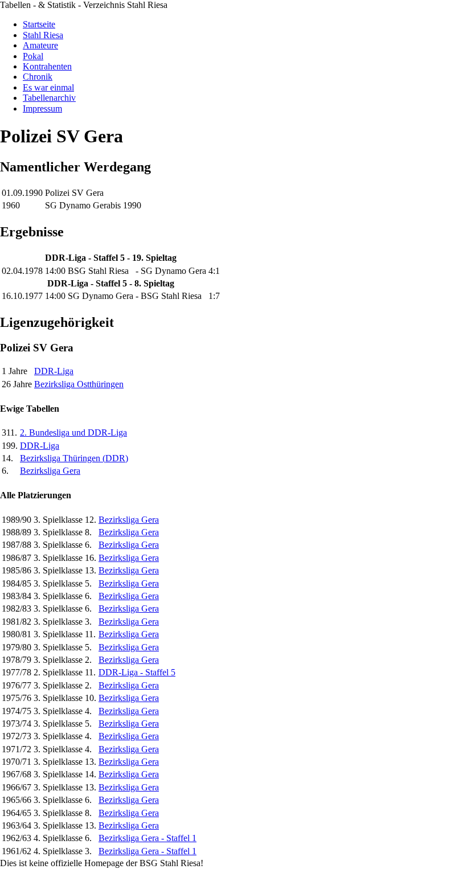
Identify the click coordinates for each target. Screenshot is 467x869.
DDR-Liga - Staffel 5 (137, 672)
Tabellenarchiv (49, 98)
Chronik (37, 76)
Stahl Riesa (43, 35)
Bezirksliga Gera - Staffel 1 (147, 838)
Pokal (33, 56)
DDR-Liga (53, 371)
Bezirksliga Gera (50, 471)
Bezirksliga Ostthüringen (79, 384)
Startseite (39, 24)
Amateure (40, 45)
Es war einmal (48, 87)
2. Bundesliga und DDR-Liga (73, 432)
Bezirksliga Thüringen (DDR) (74, 458)
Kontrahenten (47, 66)
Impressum (42, 108)
